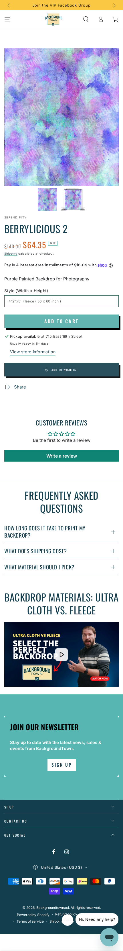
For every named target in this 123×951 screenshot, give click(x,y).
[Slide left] (9, 5)
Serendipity (15, 217)
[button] (85, 19)
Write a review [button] (61, 456)
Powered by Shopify (33, 915)
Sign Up (61, 764)
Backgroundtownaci (52, 907)
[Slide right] (114, 5)
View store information (32, 351)
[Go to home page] (53, 19)
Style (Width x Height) (26, 290)
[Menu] (7, 19)
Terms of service (30, 921)
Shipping (10, 253)
